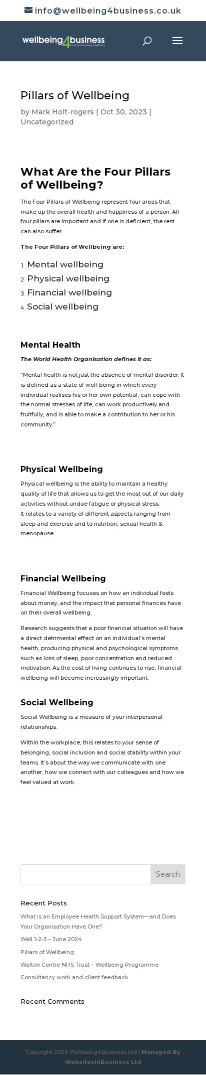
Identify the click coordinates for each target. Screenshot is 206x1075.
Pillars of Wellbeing (47, 952)
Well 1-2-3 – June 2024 (51, 939)
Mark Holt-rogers (63, 111)
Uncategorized (47, 121)
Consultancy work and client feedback (74, 977)
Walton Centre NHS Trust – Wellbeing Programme (89, 964)
